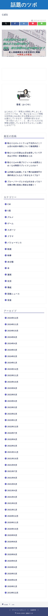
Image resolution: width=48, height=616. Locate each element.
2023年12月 (12, 369)
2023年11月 (12, 375)
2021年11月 (12, 452)
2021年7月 (12, 471)
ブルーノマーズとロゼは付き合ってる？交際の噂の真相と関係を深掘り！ (24, 183)
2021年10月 (12, 458)
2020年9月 (12, 535)
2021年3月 (12, 497)
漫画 (9, 275)
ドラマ (10, 236)
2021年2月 (12, 503)
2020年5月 (12, 561)
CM (9, 204)
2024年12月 (12, 318)
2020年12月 (12, 516)
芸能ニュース (13, 294)
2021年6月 (12, 478)
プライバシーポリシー (19, 610)
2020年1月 (12, 586)
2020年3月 (12, 574)
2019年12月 (12, 593)
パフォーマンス (14, 243)
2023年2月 (12, 414)
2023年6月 (12, 388)
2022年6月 (12, 439)
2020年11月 (12, 522)
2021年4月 (12, 490)
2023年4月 (12, 401)
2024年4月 (12, 343)
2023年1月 (12, 420)
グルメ (10, 217)
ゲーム (10, 223)
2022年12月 (12, 426)
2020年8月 (12, 542)
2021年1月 (12, 510)
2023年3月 (12, 407)
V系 (9, 211)
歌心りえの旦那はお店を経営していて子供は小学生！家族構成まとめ (24, 154)
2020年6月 (12, 554)
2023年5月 (12, 395)
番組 (9, 287)
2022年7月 (12, 433)
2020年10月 (12, 529)
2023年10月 (12, 382)
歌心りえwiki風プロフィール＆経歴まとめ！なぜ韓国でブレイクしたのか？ (24, 164)
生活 (9, 281)
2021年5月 (12, 484)
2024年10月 (12, 331)
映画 (9, 249)
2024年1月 (12, 363)
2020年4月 (12, 567)
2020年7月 (12, 548)
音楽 (9, 300)
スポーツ (11, 230)
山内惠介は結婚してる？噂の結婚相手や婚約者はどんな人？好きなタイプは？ (24, 173)
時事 (9, 255)
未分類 (10, 262)
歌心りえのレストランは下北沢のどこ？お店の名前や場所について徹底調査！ (24, 144)
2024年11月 (12, 324)
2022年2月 (12, 446)
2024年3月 (12, 350)
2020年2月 (12, 580)
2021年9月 (12, 465)
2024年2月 (12, 356)
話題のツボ (24, 4)
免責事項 (33, 610)
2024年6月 (12, 337)
